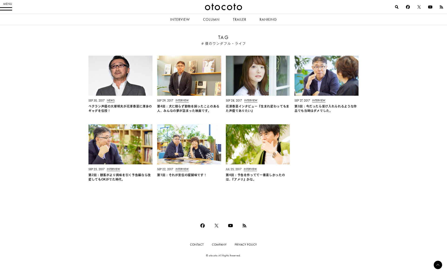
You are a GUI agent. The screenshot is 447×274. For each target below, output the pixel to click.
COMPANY (219, 245)
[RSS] (441, 7)
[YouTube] (430, 7)
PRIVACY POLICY (246, 245)
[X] (419, 7)
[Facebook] (407, 7)
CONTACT (197, 245)
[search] (396, 7)
